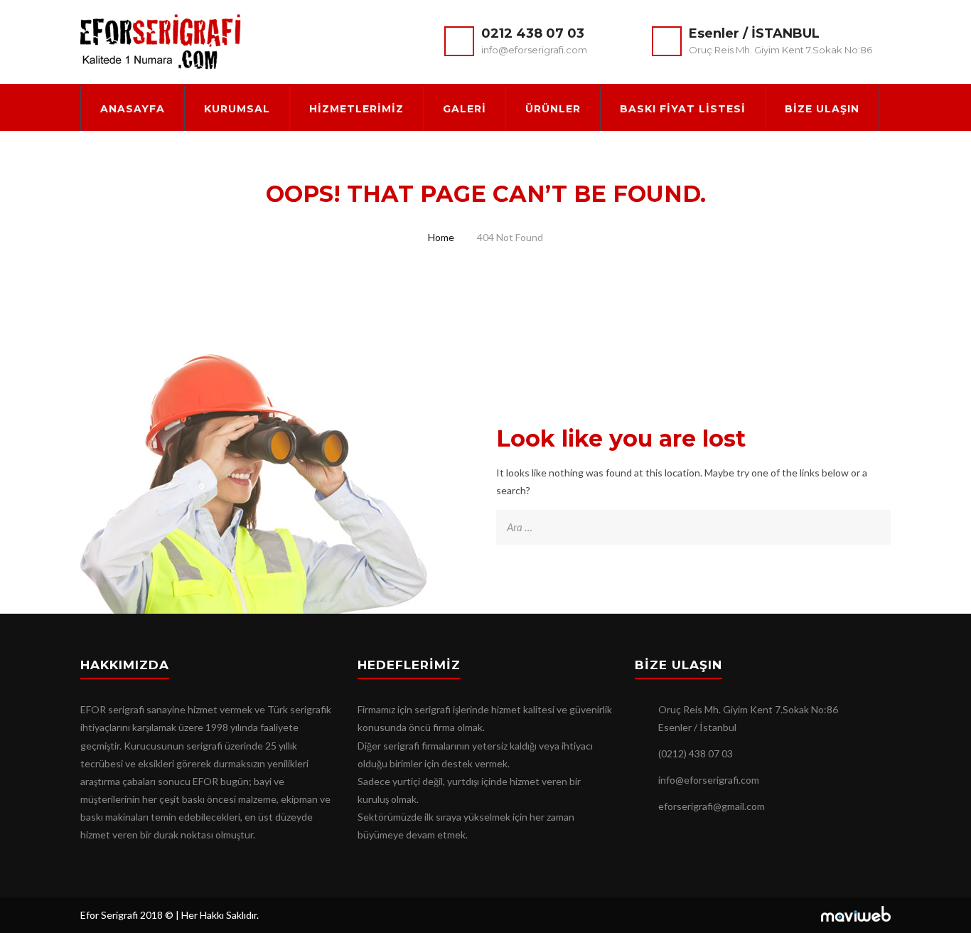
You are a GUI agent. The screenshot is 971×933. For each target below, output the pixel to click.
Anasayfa (132, 108)
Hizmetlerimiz (356, 108)
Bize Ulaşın (822, 108)
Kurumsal (237, 108)
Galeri (464, 108)
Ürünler (553, 108)
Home (441, 237)
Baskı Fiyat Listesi (683, 108)
